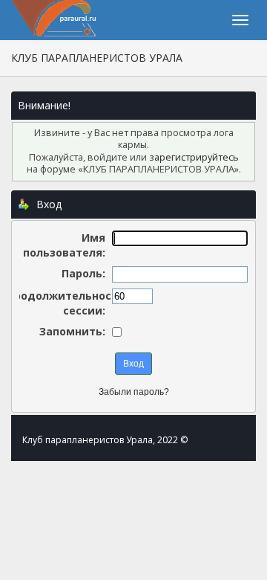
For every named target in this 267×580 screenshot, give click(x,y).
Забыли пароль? (134, 392)
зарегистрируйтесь (194, 157)
